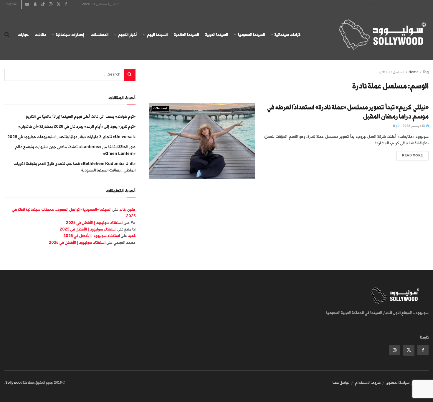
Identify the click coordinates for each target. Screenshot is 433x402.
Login (9, 4)
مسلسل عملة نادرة (391, 72)
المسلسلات (99, 34)
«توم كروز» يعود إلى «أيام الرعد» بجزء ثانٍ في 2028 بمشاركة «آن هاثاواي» (76, 126)
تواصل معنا (341, 383)
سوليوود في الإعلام (401, 4)
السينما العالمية (186, 34)
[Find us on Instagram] (394, 350)
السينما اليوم (157, 34)
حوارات (23, 34)
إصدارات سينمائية (70, 34)
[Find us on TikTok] (43, 4)
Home (414, 72)
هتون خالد (127, 209)
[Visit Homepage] (377, 34)
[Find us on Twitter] (408, 350)
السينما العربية (216, 34)
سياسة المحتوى (397, 383)
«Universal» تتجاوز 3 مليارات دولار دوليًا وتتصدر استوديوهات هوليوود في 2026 (71, 137)
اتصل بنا (353, 4)
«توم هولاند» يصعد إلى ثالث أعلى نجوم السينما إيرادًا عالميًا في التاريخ (80, 116)
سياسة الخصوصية (374, 4)
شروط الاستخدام (368, 383)
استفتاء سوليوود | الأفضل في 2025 (94, 222)
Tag (426, 72)
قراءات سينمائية (287, 34)
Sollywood (13, 383)
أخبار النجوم (127, 34)
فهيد (131, 235)
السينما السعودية (251, 34)
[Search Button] (6, 34)
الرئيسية (423, 4)
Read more (409, 154)
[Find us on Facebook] (423, 350)
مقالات (40, 34)
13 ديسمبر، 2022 (414, 126)
